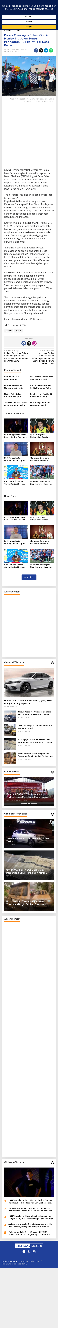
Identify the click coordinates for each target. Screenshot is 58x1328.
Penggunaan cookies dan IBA (15, 1264)
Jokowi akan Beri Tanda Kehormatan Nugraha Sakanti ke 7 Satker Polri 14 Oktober (15, 403)
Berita (6, 51)
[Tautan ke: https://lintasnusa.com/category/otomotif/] (52, 663)
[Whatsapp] (51, 50)
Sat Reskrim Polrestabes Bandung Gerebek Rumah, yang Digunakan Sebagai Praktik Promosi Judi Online (41, 377)
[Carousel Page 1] (22, 803)
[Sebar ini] (36, 50)
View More (29, 577)
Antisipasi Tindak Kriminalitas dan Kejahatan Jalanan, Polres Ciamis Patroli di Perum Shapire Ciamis (42, 357)
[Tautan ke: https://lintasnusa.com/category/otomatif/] (52, 814)
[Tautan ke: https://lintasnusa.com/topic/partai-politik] (52, 772)
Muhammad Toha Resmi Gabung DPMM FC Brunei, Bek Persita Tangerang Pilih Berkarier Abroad (29, 1233)
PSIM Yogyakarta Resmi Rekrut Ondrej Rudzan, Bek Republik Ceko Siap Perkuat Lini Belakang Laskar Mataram (15, 435)
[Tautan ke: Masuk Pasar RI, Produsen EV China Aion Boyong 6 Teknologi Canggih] (10, 716)
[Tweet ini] (41, 50)
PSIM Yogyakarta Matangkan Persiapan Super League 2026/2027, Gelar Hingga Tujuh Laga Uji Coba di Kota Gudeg (16, 459)
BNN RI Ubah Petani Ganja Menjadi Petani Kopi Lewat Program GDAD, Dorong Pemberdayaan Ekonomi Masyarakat (15, 482)
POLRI (18, 330)
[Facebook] (23, 343)
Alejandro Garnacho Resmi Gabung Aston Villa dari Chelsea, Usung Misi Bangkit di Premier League (41, 459)
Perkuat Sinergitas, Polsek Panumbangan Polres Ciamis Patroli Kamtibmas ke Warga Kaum (16, 355)
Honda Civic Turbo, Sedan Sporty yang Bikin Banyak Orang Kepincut (28, 702)
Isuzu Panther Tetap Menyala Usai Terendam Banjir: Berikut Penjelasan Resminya (35, 754)
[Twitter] (29, 343)
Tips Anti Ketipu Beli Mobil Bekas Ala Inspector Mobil (35, 727)
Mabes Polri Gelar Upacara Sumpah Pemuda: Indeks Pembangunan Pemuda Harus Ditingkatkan (15, 395)
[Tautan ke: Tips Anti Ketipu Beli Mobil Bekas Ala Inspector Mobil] (10, 730)
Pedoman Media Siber (29, 1261)
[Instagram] (34, 343)
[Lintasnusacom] (29, 1245)
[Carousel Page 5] (35, 803)
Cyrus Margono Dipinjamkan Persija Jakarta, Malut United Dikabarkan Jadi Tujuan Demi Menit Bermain (41, 435)
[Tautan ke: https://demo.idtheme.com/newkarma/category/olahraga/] (52, 1162)
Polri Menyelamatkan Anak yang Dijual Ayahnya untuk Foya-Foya (40, 403)
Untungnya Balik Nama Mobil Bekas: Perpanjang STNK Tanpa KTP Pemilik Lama (35, 740)
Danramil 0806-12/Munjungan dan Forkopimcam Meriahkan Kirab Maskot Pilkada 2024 (27, 796)
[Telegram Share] (46, 50)
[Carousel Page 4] (32, 803)
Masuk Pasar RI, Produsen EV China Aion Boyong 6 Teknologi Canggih (34, 713)
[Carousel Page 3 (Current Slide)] (29, 803)
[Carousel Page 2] (25, 803)
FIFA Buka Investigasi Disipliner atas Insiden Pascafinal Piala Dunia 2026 (40, 482)
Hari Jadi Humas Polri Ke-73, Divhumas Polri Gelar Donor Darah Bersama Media (40, 386)
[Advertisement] (29, 138)
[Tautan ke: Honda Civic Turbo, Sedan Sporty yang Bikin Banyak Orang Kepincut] (29, 682)
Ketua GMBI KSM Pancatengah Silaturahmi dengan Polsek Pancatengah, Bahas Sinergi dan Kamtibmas (14, 377)
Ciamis (9, 330)
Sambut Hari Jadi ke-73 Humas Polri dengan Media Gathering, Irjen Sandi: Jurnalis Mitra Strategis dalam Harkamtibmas (41, 395)
